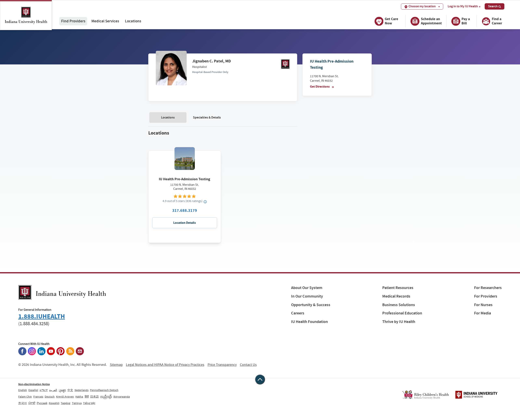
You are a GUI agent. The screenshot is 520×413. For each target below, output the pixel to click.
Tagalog (65, 403)
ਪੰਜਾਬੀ (31, 403)
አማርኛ (44, 390)
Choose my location (422, 6)
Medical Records (396, 296)
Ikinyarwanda (121, 396)
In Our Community (307, 296)
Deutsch (50, 396)
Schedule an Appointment (431, 21)
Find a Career (497, 21)
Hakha (79, 396)
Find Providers (73, 21)
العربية (53, 390)
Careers (297, 313)
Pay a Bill (466, 21)
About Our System (306, 287)
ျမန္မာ (62, 390)
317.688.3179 (184, 210)
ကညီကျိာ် (106, 396)
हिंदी (87, 396)
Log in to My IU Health (463, 6)
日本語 (94, 396)
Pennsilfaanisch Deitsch (104, 390)
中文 (70, 390)
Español (33, 390)
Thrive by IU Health (398, 321)
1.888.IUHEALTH (41, 316)
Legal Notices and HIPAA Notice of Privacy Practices (165, 364)
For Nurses (483, 304)
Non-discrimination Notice (34, 384)
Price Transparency (222, 364)
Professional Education (402, 313)
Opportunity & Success (310, 304)
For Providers (485, 296)
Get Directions (320, 86)
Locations (133, 21)
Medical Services (105, 21)
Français (38, 396)
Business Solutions (398, 304)
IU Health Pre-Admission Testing (184, 179)
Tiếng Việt (89, 403)
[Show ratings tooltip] (205, 202)
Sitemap (116, 364)
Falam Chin (25, 396)
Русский (42, 403)
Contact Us (248, 364)
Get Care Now (391, 21)
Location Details (184, 223)
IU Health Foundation (309, 321)
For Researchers (488, 287)
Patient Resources (397, 287)
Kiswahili (54, 403)
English (22, 390)
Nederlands (82, 390)
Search (493, 6)
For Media (482, 313)
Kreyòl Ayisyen (65, 396)
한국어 (22, 403)
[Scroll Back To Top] (260, 379)
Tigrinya (77, 403)
